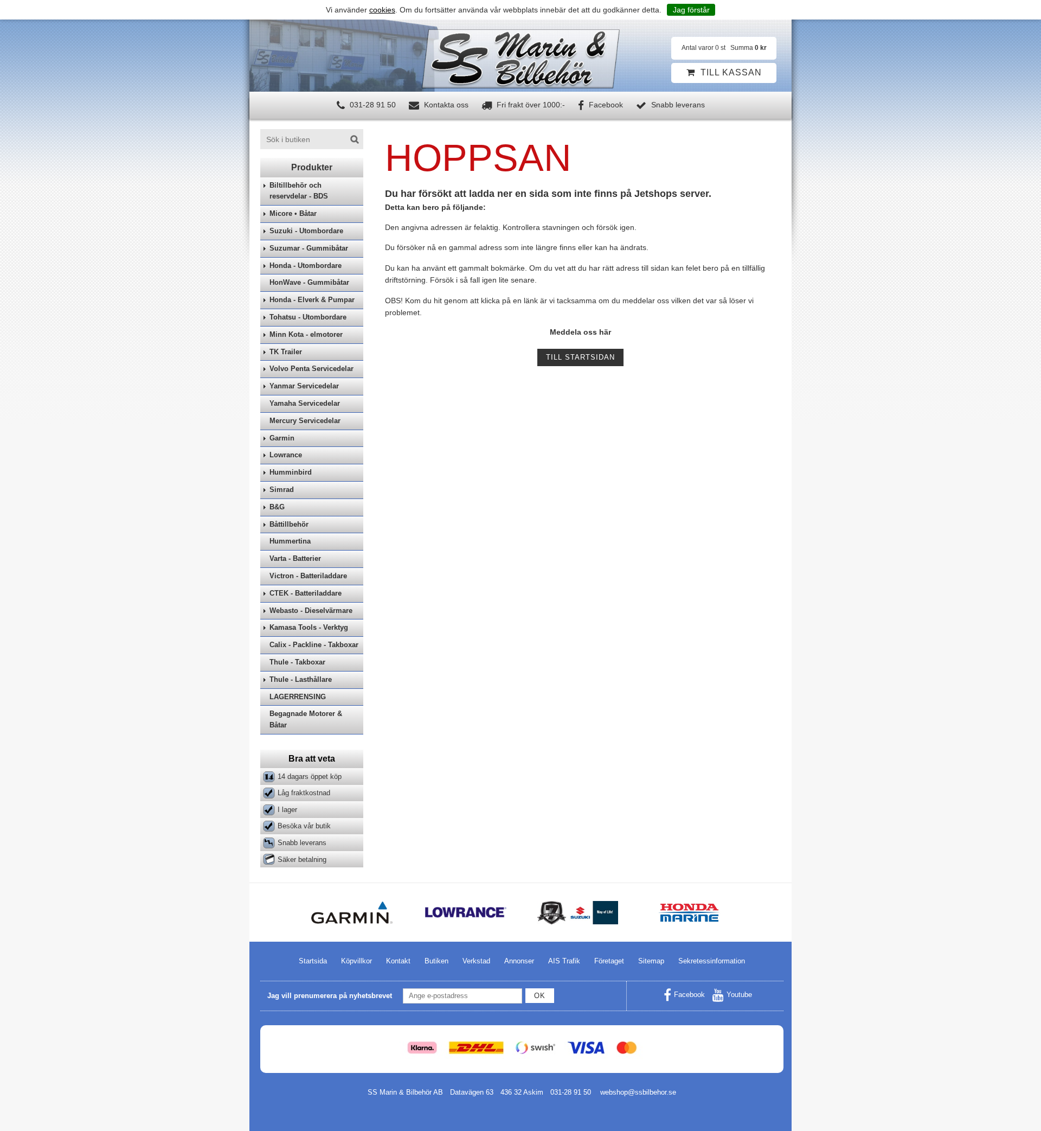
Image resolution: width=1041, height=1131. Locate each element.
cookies (382, 9)
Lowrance (285, 455)
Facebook (605, 104)
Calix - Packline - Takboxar (313, 645)
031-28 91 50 (372, 104)
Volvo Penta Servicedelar (311, 369)
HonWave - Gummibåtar (309, 282)
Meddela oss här (580, 332)
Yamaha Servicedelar (304, 403)
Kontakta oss (445, 104)
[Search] (355, 139)
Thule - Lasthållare (300, 679)
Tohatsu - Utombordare (307, 317)
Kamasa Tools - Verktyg (308, 627)
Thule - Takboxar (297, 662)
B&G (277, 507)
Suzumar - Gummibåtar (308, 248)
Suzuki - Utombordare (306, 231)
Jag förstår (691, 9)
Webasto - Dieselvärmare (310, 610)
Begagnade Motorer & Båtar (305, 719)
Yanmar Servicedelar (304, 386)
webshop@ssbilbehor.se (638, 1092)
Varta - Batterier (295, 558)
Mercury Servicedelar (304, 421)
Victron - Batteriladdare (308, 576)
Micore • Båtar (293, 213)
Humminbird (290, 472)
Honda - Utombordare (305, 265)
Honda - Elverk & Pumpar (312, 300)
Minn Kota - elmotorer (306, 334)
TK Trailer (285, 352)
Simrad (281, 489)
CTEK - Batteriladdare (305, 593)
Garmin (281, 438)
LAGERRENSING (297, 697)
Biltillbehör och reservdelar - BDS (298, 191)
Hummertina (290, 541)
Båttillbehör (289, 524)
